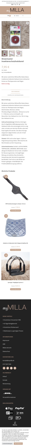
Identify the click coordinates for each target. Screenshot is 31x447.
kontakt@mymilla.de (8, 360)
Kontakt (5, 380)
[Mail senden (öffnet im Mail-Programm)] (18, 4)
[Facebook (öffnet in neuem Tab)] (12, 4)
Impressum (6, 340)
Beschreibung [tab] (15, 91)
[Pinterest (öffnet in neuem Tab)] (14, 4)
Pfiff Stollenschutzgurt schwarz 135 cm (15, 204)
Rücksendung (6, 384)
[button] (27, 23)
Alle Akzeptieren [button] (18, 443)
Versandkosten (8, 72)
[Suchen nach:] (23, 15)
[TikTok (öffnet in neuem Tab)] (19, 4)
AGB (4, 344)
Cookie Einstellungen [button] (7, 443)
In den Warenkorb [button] (15, 210)
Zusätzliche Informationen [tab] (15, 95)
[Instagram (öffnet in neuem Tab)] (16, 4)
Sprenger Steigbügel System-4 (15, 282)
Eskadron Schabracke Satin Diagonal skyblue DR (15, 243)
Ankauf (5, 376)
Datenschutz (6, 351)
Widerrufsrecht (7, 348)
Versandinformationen (9, 397)
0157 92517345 (7, 364)
